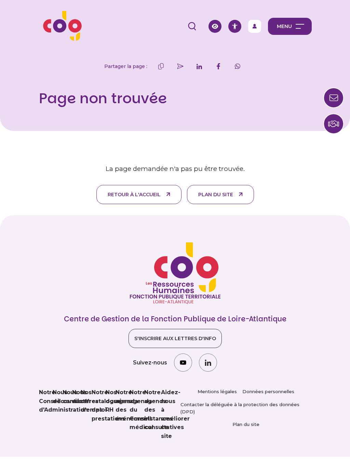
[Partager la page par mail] (180, 66)
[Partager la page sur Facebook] (218, 66)
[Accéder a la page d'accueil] (60, 26)
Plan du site (215, 194)
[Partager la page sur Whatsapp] (237, 66)
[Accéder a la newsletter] (333, 98)
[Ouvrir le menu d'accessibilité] (234, 26)
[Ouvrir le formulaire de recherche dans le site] (192, 26)
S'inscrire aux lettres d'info (175, 338)
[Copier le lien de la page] (161, 66)
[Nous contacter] (333, 124)
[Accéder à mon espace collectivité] (254, 26)
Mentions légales (217, 391)
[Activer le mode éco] (214, 26)
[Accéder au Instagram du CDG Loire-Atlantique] (183, 362)
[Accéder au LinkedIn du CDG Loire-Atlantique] (208, 362)
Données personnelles (268, 391)
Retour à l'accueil (134, 194)
